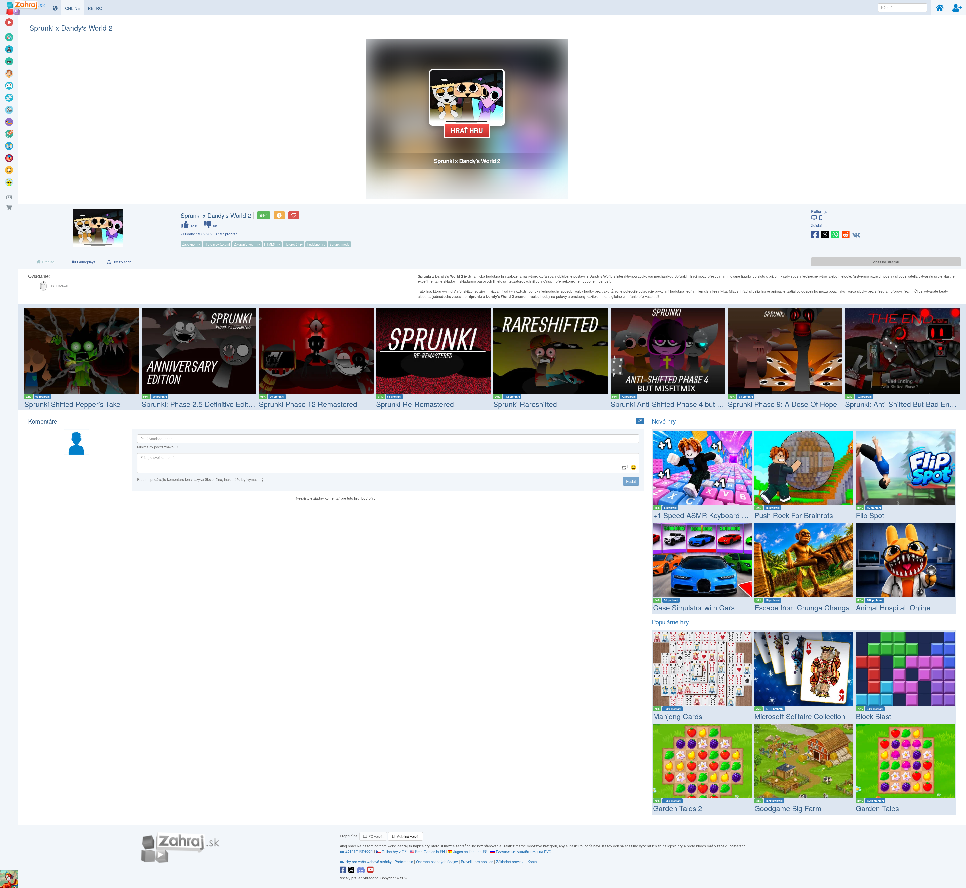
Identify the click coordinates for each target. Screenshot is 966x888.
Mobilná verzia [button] (407, 836)
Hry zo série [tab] (121, 261)
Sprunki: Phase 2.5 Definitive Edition (82, 404)
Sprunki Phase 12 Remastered (191, 404)
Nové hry (664, 421)
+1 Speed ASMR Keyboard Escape (709, 515)
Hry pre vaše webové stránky (368, 861)
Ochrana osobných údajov (437, 861)
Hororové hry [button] (293, 244)
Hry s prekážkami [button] (217, 244)
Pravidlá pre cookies (477, 861)
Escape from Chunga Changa (802, 607)
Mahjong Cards (677, 716)
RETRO (97, 8)
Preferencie (404, 861)
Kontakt (534, 861)
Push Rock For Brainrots (793, 515)
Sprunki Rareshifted (408, 404)
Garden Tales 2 (677, 808)
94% (263, 215)
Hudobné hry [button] (316, 244)
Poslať (631, 481)
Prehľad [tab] (47, 261)
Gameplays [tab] (85, 261)
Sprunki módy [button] (339, 244)
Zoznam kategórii (359, 851)
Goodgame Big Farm (787, 808)
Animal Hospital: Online (893, 607)
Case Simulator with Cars (694, 607)
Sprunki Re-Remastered (298, 404)
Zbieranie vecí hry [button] (247, 244)
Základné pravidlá (510, 861)
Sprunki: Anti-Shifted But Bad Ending (787, 404)
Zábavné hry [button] (191, 244)
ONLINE (74, 8)
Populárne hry (670, 621)
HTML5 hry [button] (272, 244)
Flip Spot (870, 515)
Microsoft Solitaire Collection (799, 716)
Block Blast (873, 716)
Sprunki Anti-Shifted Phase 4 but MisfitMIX (561, 404)
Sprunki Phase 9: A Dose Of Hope (665, 404)
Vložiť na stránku (886, 261)
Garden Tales (877, 808)
